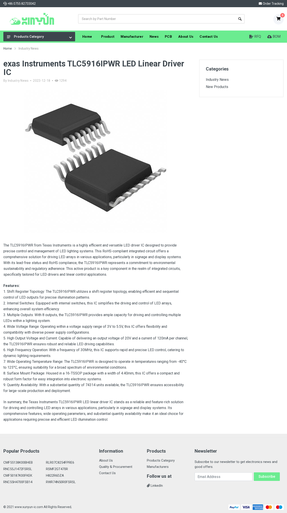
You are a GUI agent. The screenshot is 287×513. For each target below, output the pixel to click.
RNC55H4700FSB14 (17, 482)
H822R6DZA (55, 475)
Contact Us (107, 473)
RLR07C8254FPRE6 (60, 462)
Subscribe (267, 476)
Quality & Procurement (115, 467)
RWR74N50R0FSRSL (61, 482)
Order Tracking (273, 3)
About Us (106, 460)
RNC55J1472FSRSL (17, 469)
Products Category (29, 37)
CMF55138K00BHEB (18, 462)
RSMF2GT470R (57, 469)
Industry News (18, 80)
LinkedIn (156, 486)
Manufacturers (158, 467)
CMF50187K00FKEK (17, 475)
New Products (217, 87)
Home (7, 48)
